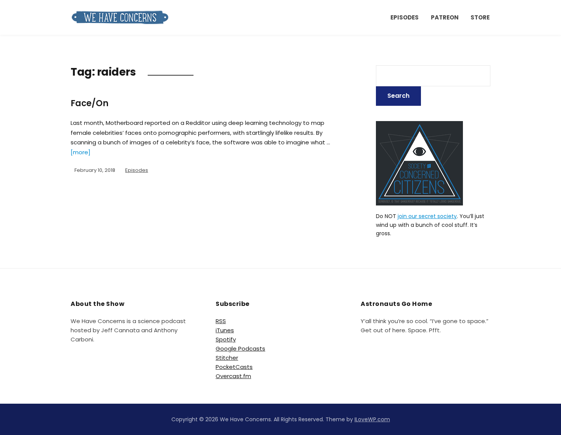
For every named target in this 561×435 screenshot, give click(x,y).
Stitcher (227, 358)
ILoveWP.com (372, 419)
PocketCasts (234, 367)
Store (480, 17)
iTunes (225, 330)
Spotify (226, 339)
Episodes (404, 17)
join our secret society (427, 216)
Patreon (445, 17)
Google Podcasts (240, 348)
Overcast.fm (233, 376)
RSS (221, 321)
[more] (80, 152)
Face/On (89, 103)
